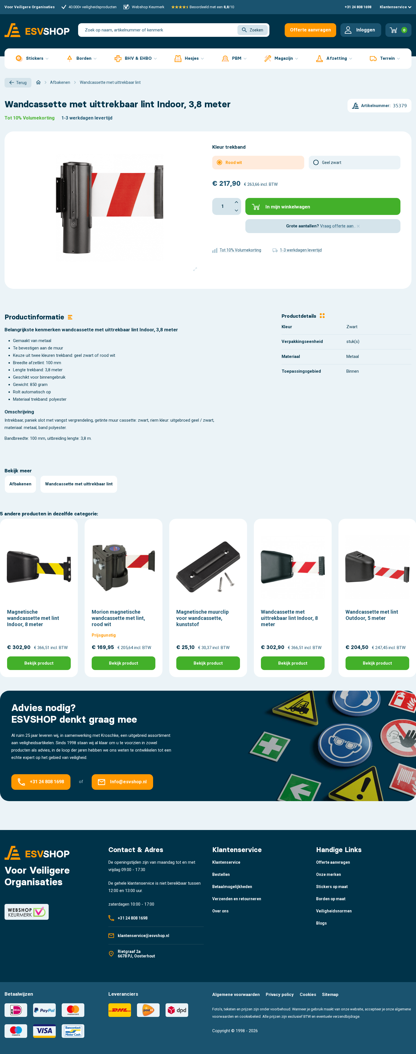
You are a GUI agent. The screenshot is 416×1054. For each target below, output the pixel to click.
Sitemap (330, 994)
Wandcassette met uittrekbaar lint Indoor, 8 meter (289, 618)
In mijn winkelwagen (287, 207)
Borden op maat (331, 899)
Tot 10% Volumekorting (30, 118)
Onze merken (328, 874)
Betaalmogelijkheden (232, 886)
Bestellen (221, 874)
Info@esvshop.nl (128, 781)
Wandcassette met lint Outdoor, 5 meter (372, 615)
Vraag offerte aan (337, 226)
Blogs (321, 923)
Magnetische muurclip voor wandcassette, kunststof (202, 618)
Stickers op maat (332, 886)
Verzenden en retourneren (236, 899)
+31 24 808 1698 (358, 7)
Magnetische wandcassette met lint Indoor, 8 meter (33, 618)
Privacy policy (280, 994)
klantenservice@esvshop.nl (143, 935)
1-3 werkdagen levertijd (86, 118)
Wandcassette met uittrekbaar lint (79, 484)
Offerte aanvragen (310, 30)
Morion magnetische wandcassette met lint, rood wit (118, 618)
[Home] (38, 82)
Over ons (220, 911)
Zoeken (256, 30)
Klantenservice (394, 7)
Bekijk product (38, 663)
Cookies (308, 994)
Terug (21, 82)
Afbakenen (20, 484)
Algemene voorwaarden (236, 994)
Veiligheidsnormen (334, 911)
